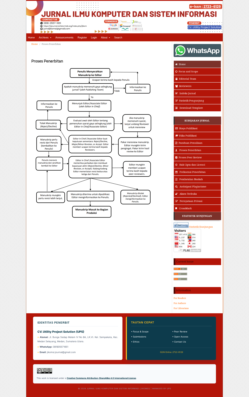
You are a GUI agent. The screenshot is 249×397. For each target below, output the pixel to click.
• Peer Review (179, 331)
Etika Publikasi (188, 135)
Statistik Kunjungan (201, 226)
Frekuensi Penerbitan (192, 172)
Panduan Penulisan (190, 142)
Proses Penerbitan (190, 150)
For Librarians (181, 308)
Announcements (64, 37)
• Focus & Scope (140, 331)
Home (31, 37)
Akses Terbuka (188, 193)
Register (82, 37)
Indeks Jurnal (187, 93)
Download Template (191, 107)
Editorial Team (187, 78)
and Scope (188, 71)
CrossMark (185, 208)
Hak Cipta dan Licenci (192, 164)
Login (94, 37)
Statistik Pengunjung (191, 100)
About (104, 37)
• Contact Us (179, 341)
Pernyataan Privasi (190, 201)
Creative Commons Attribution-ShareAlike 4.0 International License (101, 378)
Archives (44, 37)
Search (118, 37)
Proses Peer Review (190, 157)
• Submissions (138, 336)
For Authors (180, 303)
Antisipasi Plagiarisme (192, 186)
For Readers (180, 298)
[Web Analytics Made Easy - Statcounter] (181, 226)
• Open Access (180, 336)
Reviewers (185, 86)
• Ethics (135, 341)
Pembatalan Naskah (191, 179)
